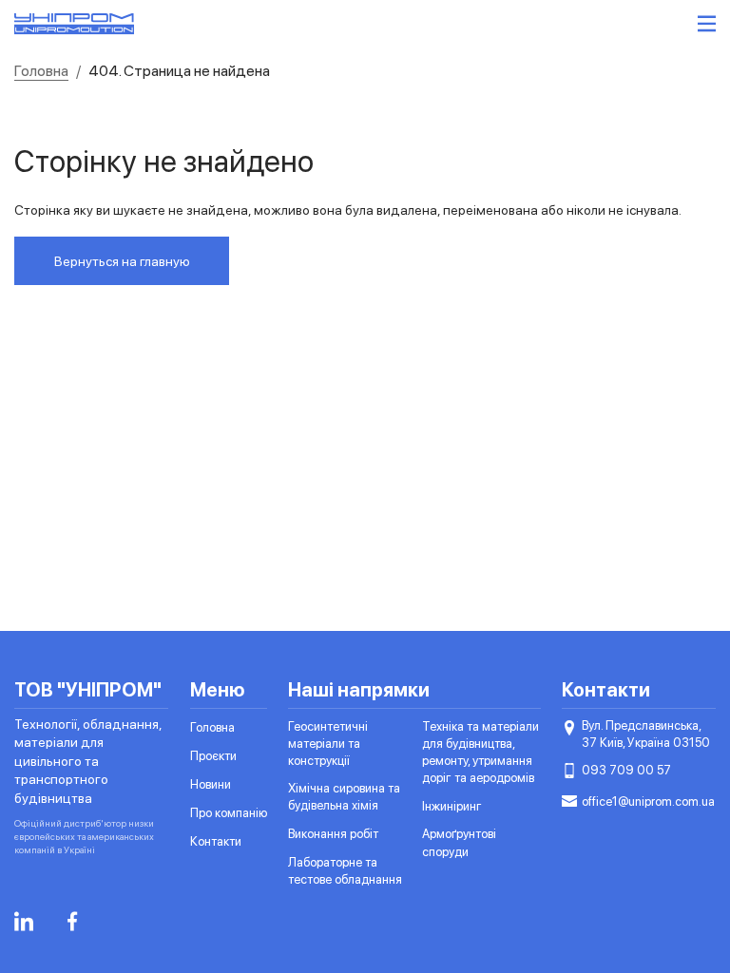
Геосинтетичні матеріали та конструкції (328, 743)
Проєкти (213, 756)
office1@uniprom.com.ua (648, 801)
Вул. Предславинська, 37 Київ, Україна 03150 (646, 734)
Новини (210, 784)
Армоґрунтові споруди (459, 842)
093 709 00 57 (626, 770)
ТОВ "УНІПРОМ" (88, 689)
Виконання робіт (333, 834)
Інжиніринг (452, 806)
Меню (217, 689)
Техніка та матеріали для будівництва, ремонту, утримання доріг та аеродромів (480, 752)
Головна (212, 727)
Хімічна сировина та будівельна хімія (344, 796)
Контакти (215, 841)
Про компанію (228, 813)
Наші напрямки (359, 689)
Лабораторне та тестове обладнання (345, 871)
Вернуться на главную (122, 261)
